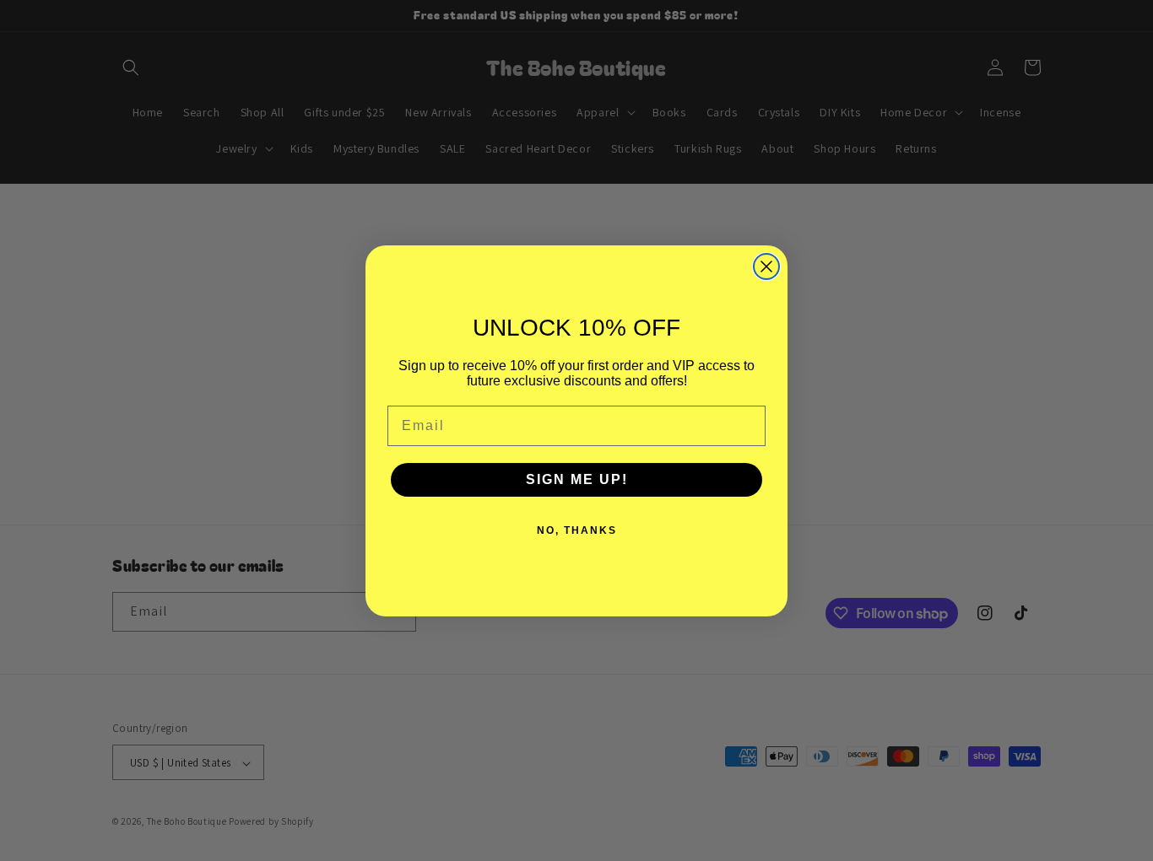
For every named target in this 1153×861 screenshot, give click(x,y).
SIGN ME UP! (577, 479)
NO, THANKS (577, 530)
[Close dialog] (766, 266)
